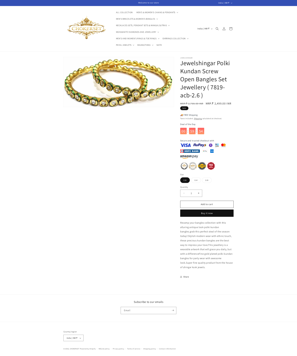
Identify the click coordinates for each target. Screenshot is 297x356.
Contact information (167, 349)
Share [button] (186, 276)
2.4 (197, 181)
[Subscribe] (172, 310)
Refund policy (104, 349)
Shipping (198, 118)
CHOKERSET (74, 349)
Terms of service (133, 349)
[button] (157, 12)
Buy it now (207, 213)
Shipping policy (149, 349)
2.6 (185, 180)
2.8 (208, 181)
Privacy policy (118, 349)
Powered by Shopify (88, 349)
